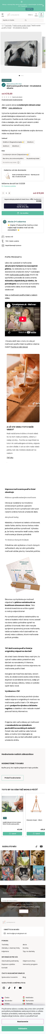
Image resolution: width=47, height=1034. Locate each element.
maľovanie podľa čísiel (19, 275)
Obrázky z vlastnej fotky (11, 948)
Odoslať (23, 911)
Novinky (26, 948)
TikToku (10, 457)
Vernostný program (30, 964)
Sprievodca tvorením (10, 977)
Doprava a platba (10, 186)
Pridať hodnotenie (13, 778)
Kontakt (5, 968)
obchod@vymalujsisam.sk (17, 933)
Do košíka (24, 213)
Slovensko (8, 1001)
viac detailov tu (15, 108)
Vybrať (14, 834)
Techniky (5, 945)
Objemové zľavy (29, 961)
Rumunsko (30, 1001)
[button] (19, 75)
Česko (7, 998)
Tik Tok (36, 846)
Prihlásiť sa (30, 15)
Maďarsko (29, 998)
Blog (24, 977)
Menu (3, 16)
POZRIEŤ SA (29, 9)
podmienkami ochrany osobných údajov (24, 906)
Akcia (25, 945)
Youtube (41, 846)
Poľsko (7, 1004)
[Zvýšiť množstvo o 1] (9, 193)
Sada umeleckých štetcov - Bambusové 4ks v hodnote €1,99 (25, 176)
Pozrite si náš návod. (19, 347)
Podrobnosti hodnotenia (12, 100)
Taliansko (29, 1004)
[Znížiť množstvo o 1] (3, 193)
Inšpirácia (5, 951)
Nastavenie (22, 1021)
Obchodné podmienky (10, 961)
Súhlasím (22, 1028)
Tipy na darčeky (29, 951)
